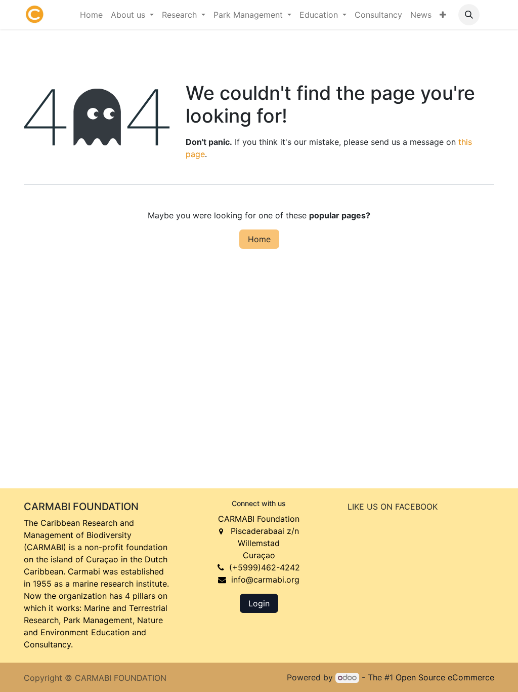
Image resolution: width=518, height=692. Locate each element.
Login (259, 603)
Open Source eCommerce (445, 677)
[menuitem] (91, 15)
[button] (469, 14)
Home (259, 239)
